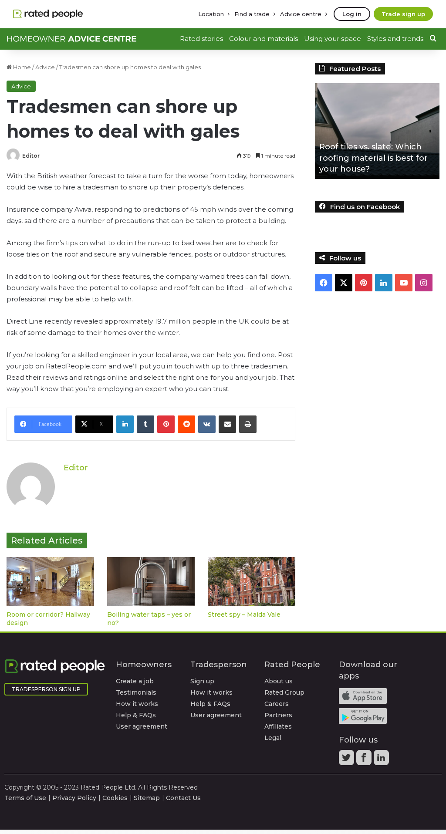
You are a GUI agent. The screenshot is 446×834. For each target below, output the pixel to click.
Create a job (135, 681)
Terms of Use (25, 798)
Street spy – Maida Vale (244, 614)
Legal (272, 738)
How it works (137, 704)
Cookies (115, 798)
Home (21, 67)
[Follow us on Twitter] (347, 760)
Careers (276, 704)
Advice (45, 67)
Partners (278, 715)
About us (278, 681)
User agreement (141, 726)
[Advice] (72, 38)
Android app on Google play (363, 716)
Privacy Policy (74, 798)
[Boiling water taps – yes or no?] (151, 581)
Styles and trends (395, 38)
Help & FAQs (136, 715)
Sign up (202, 681)
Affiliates (278, 726)
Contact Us (183, 798)
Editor (31, 155)
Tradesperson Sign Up (46, 689)
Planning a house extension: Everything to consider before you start (379, 157)
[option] (379, 131)
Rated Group (284, 692)
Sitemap (147, 798)
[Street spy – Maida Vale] (251, 581)
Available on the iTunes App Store (363, 696)
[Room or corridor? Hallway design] (50, 581)
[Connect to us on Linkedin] (382, 760)
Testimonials (136, 692)
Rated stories (201, 38)
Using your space (332, 38)
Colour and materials (263, 38)
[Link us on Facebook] (365, 760)
